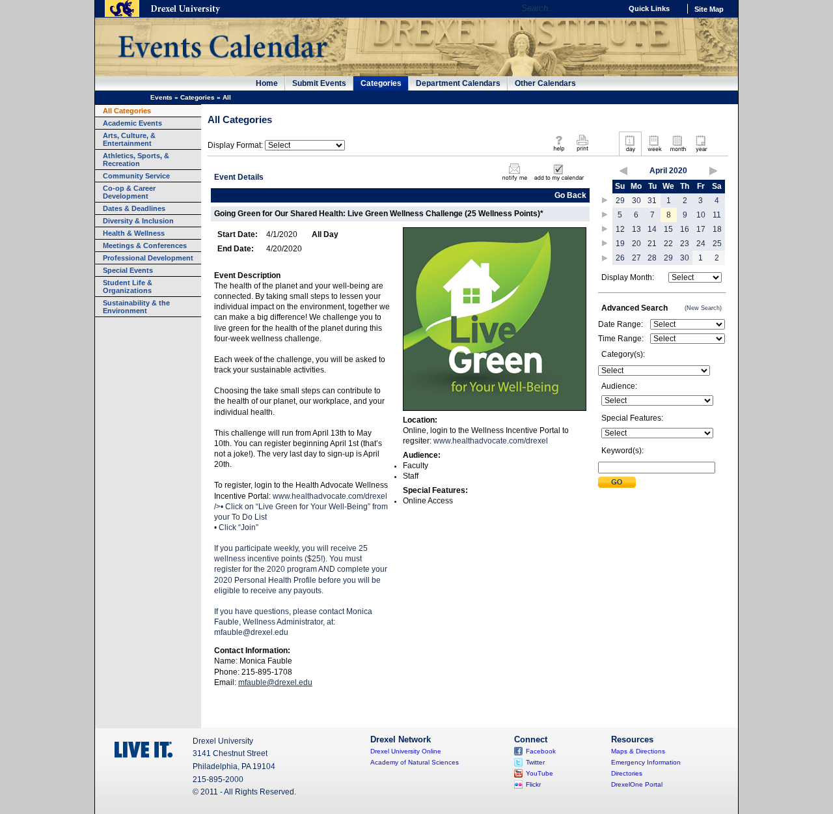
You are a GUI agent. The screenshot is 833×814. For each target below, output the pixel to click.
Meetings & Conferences (145, 245)
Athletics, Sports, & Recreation (136, 159)
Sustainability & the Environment (136, 307)
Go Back (570, 195)
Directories (626, 773)
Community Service (136, 176)
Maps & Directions (638, 751)
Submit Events (319, 83)
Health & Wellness (134, 233)
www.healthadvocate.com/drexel (301, 559)
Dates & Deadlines (134, 208)
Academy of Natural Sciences (414, 762)
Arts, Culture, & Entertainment (129, 139)
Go (608, 8)
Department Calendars (458, 83)
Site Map (709, 9)
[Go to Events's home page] (222, 64)
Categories (381, 83)
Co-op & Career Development (129, 192)
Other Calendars (545, 83)
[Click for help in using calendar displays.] (558, 152)
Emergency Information (646, 762)
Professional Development (148, 258)
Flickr (533, 784)
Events (161, 97)
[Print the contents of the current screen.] (582, 152)
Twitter (535, 762)
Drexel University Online (405, 751)
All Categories (127, 111)
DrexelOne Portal (636, 784)
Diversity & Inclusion (138, 221)
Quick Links (649, 8)
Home (267, 83)
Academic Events (132, 123)
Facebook (541, 751)
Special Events (128, 270)
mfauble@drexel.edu (251, 632)
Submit (617, 482)
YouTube (539, 773)
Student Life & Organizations (127, 286)
